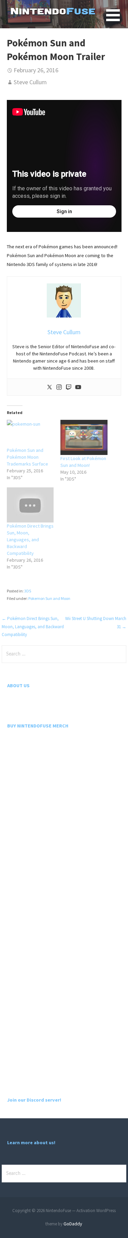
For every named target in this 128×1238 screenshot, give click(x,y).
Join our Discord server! (34, 1100)
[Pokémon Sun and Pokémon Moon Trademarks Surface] (30, 433)
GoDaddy (72, 1224)
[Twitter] (49, 387)
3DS (27, 590)
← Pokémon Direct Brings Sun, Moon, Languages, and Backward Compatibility (33, 626)
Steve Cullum (30, 82)
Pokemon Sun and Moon (49, 598)
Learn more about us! (31, 1142)
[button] (117, 19)
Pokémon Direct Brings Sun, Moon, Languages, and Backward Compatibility (30, 539)
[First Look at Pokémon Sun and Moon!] (84, 437)
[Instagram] (59, 387)
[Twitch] (69, 387)
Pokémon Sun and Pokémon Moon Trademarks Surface (27, 457)
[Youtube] (78, 387)
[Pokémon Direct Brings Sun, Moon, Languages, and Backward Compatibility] (30, 504)
